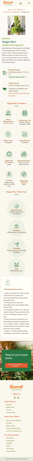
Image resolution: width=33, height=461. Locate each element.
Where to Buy (10, 426)
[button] (20, 3)
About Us (9, 405)
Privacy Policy (10, 412)
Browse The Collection (13, 420)
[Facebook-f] (15, 398)
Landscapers (10, 441)
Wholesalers (10, 438)
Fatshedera (6, 38)
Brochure (9, 423)
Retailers (9, 443)
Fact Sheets (10, 449)
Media (8, 446)
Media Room (10, 407)
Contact (8, 410)
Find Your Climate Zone (13, 431)
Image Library (10, 451)
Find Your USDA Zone (13, 428)
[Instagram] (18, 398)
